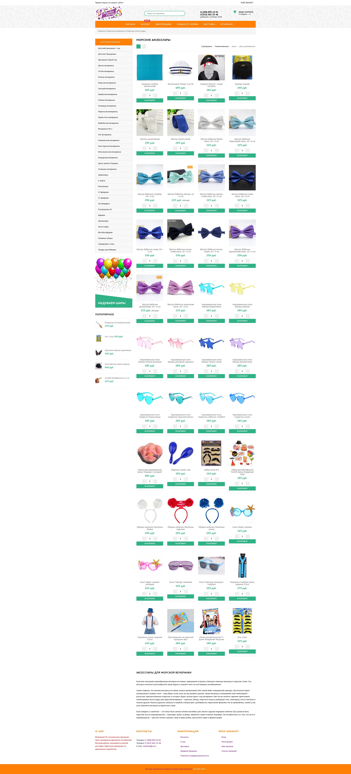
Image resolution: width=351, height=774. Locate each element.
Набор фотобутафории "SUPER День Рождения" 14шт (242, 472)
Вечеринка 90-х (105, 129)
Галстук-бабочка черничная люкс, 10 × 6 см (180, 305)
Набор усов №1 (211, 470)
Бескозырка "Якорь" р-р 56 (180, 84)
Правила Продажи (188, 751)
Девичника (103, 175)
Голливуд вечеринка (107, 106)
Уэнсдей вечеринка (107, 88)
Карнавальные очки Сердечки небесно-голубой (211, 416)
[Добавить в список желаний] (160, 67)
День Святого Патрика (108, 163)
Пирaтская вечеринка (108, 111)
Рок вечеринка (104, 134)
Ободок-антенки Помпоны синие (211, 528)
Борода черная (242, 84)
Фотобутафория (105, 232)
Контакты (184, 737)
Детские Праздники (107, 54)
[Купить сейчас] (138, 67)
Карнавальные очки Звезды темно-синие (211, 360)
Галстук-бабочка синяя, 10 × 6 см (150, 250)
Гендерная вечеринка (108, 157)
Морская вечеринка (107, 83)
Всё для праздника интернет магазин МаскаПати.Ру (168, 769)
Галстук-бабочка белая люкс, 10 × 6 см (211, 140)
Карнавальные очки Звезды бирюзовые (211, 305)
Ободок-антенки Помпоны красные (181, 528)
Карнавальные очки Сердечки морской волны (180, 416)
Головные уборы (105, 238)
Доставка (184, 746)
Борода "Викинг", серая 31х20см (211, 85)
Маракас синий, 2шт (180, 470)
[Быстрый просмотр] (149, 67)
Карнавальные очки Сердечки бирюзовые (149, 416)
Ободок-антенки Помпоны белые (150, 528)
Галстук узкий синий (180, 139)
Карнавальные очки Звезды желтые (242, 305)
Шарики (101, 215)
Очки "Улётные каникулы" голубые (211, 583)
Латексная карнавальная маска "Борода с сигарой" (149, 471)
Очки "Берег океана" (242, 527)
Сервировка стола (106, 244)
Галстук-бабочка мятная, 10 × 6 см (181, 195)
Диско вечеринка (106, 65)
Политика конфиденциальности (194, 756)
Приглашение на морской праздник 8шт (180, 638)
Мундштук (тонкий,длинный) (117, 322)
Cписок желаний (229, 751)
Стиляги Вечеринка (106, 100)
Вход (224, 737)
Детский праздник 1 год (109, 48)
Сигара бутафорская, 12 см (117, 378)
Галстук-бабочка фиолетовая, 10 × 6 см (149, 305)
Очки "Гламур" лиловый (180, 582)
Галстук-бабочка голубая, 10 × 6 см (150, 195)
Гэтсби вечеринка (106, 71)
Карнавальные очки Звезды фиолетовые (242, 360)
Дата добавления (247, 46)
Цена (234, 46)
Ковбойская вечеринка (108, 123)
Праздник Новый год (107, 60)
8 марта (101, 180)
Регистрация (227, 742)
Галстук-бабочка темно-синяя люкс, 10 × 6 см (180, 250)
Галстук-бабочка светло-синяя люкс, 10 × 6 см (211, 195)
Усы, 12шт (242, 637)
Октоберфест (104, 204)
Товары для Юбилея (107, 250)
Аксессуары (103, 227)
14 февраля (103, 192)
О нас (183, 742)
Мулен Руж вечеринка (108, 117)
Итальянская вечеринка (108, 140)
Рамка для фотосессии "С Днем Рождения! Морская (211, 638)
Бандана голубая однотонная (150, 85)
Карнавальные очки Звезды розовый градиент (180, 360)
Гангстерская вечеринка (109, 146)
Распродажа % (105, 209)
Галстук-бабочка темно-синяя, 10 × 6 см (211, 250)
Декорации (103, 221)
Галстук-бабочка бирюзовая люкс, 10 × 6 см (242, 140)
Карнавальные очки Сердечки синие (242, 416)
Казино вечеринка (106, 77)
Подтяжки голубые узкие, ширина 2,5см (242, 583)
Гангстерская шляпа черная (117, 364)
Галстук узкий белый (150, 139)
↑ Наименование (221, 46)
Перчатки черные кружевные (118, 350)
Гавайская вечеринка (107, 94)
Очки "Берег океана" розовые (150, 583)
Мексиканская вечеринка (109, 152)
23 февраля (103, 198)
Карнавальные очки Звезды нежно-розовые (150, 360)
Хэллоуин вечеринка (107, 169)
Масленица (103, 186)
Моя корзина (227, 746)
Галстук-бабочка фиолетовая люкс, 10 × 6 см (242, 250)
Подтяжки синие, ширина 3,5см (150, 638)
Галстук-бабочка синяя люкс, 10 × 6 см (242, 195)
